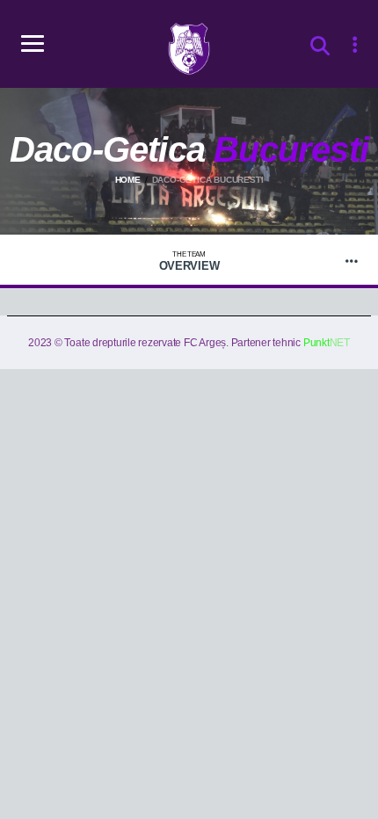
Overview (189, 261)
